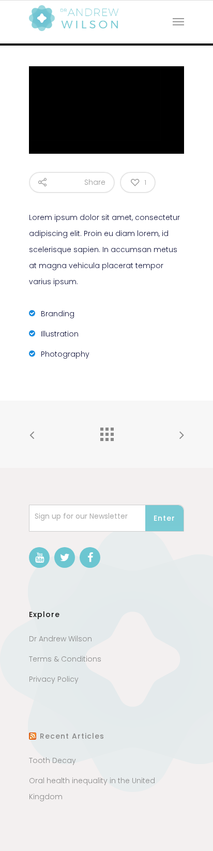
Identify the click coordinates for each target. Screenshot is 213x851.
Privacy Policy (54, 679)
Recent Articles (72, 736)
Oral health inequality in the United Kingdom (92, 788)
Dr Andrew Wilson (60, 639)
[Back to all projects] (106, 431)
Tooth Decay (52, 760)
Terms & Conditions (65, 659)
